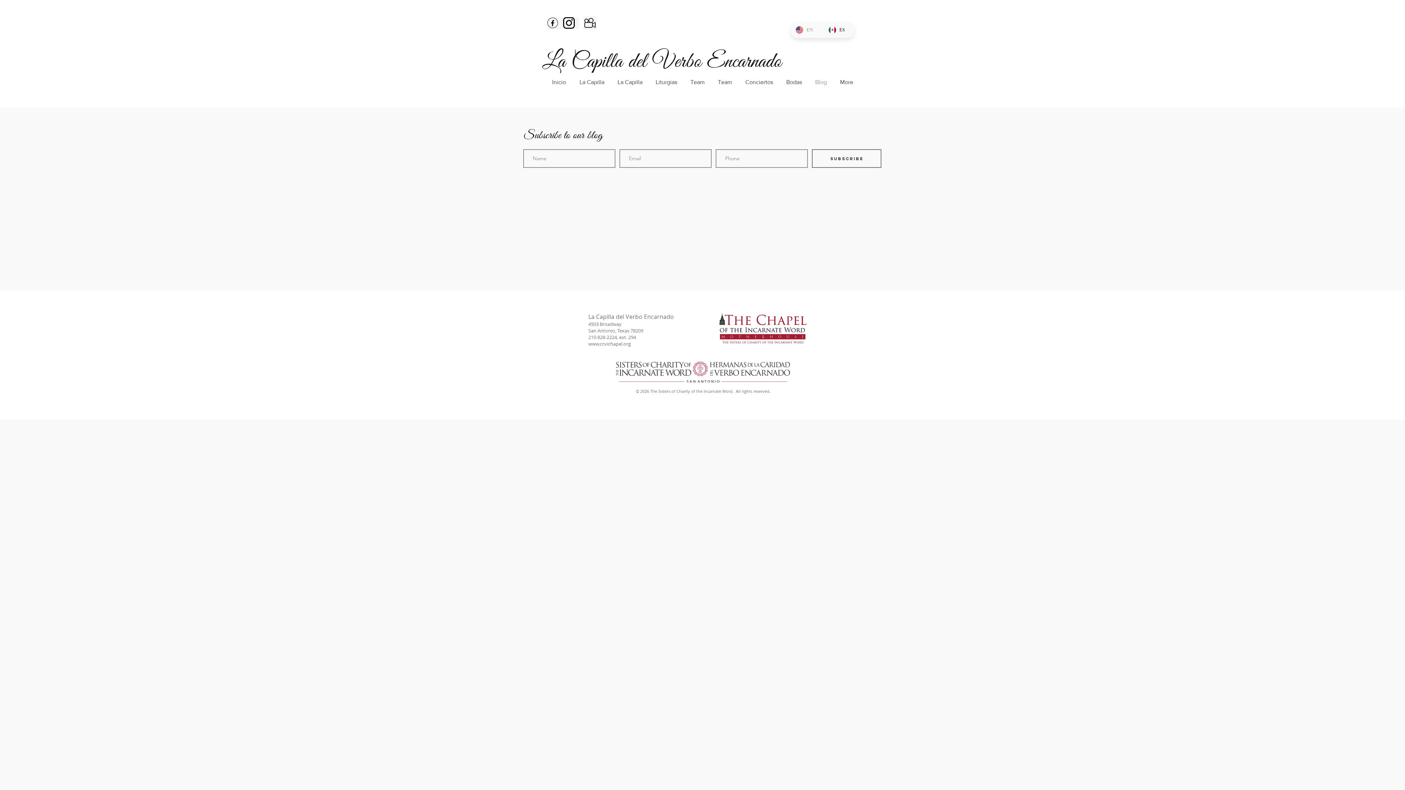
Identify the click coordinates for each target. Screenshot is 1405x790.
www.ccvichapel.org (609, 344)
